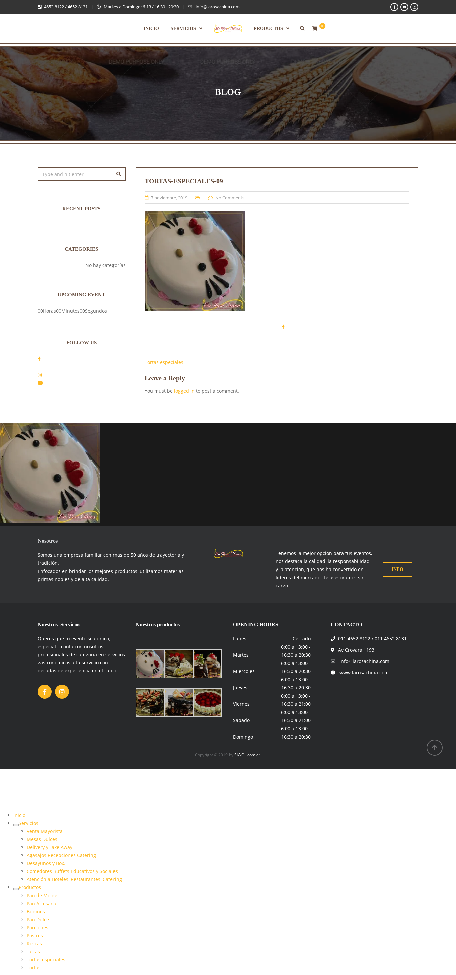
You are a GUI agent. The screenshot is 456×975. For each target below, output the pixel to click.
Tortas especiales (164, 362)
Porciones (37, 927)
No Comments (229, 198)
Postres (35, 935)
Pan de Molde (42, 895)
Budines (36, 911)
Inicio (151, 28)
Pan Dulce (38, 919)
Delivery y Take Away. (50, 847)
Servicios (183, 28)
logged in (184, 391)
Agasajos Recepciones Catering (61, 855)
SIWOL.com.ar (247, 755)
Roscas (34, 943)
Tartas (33, 951)
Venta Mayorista (45, 831)
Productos (268, 28)
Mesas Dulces (42, 839)
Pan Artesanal (42, 903)
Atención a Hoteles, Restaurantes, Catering (74, 879)
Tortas (34, 967)
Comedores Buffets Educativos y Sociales (72, 871)
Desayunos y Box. (46, 863)
